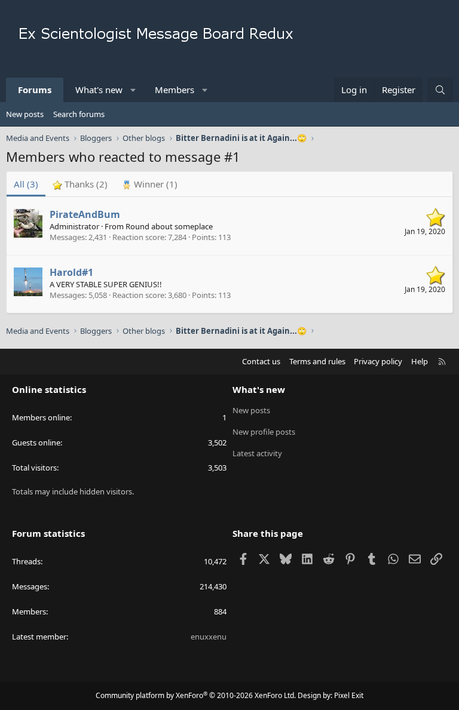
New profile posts (263, 431)
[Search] (440, 90)
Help (419, 361)
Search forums (79, 114)
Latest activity (257, 453)
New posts (25, 114)
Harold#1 (71, 272)
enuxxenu (209, 636)
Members (174, 90)
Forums (34, 90)
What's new (99, 90)
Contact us (261, 361)
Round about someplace (169, 226)
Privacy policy (378, 361)
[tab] (80, 184)
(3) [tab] (26, 184)
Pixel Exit (348, 695)
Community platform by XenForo (196, 695)
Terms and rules (317, 361)
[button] (133, 90)
